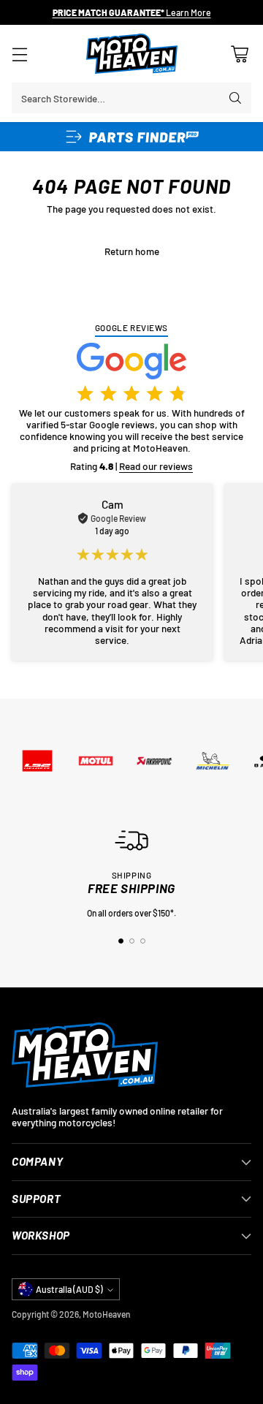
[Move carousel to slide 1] (120, 941)
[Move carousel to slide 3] (142, 941)
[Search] (235, 98)
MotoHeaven (106, 1314)
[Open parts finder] (131, 136)
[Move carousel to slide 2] (131, 941)
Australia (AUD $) (69, 1289)
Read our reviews (156, 466)
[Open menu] (19, 54)
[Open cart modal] (239, 54)
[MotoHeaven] (132, 54)
